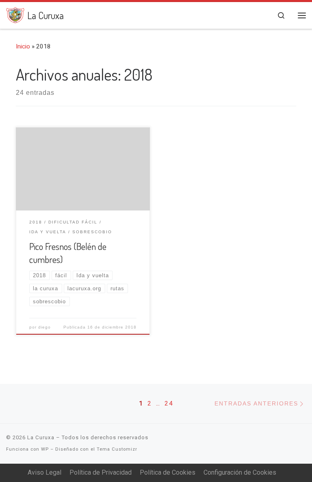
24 (169, 403)
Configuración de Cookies (240, 472)
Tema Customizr (117, 449)
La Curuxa (40, 437)
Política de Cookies (167, 472)
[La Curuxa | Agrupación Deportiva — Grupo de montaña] (15, 13)
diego (44, 327)
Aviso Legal (44, 472)
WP (45, 449)
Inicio (23, 46)
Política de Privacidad (100, 472)
